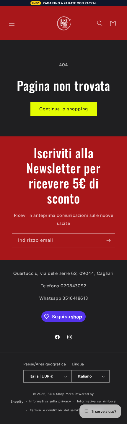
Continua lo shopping (63, 109)
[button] (11, 23)
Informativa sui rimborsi (97, 401)
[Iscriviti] (108, 240)
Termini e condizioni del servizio (56, 410)
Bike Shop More (61, 394)
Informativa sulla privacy (50, 401)
